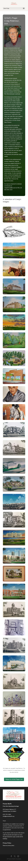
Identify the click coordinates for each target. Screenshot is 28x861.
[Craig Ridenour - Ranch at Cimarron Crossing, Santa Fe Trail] (14, 240)
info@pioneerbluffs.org (8, 816)
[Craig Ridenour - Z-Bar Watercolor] (14, 294)
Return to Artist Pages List (14, 779)
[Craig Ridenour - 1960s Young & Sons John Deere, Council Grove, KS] (14, 383)
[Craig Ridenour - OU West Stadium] (14, 743)
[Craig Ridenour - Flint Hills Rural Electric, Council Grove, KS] (14, 473)
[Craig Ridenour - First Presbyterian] (14, 689)
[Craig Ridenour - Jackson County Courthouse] (14, 527)
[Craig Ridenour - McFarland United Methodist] (14, 725)
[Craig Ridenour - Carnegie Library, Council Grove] (14, 635)
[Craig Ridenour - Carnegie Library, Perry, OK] (14, 437)
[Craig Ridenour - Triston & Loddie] (14, 276)
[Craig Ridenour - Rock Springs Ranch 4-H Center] (14, 366)
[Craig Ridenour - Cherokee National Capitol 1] (14, 653)
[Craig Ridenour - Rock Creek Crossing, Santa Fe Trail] (14, 222)
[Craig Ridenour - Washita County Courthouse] (14, 617)
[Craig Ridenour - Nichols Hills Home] (14, 581)
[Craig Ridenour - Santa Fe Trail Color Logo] (14, 760)
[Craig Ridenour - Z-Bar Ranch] (14, 312)
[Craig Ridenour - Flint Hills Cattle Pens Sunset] (14, 330)
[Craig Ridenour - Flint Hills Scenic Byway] (14, 258)
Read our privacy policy (8, 845)
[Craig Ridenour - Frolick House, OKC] (14, 491)
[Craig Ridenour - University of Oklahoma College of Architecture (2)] (14, 599)
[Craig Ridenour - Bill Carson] (14, 401)
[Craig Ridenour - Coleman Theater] (14, 455)
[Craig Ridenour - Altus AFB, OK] (14, 671)
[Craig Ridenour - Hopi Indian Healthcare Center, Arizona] (14, 509)
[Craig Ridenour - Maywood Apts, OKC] (14, 563)
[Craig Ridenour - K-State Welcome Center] (14, 707)
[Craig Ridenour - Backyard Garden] (14, 348)
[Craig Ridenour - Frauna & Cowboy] (14, 419)
